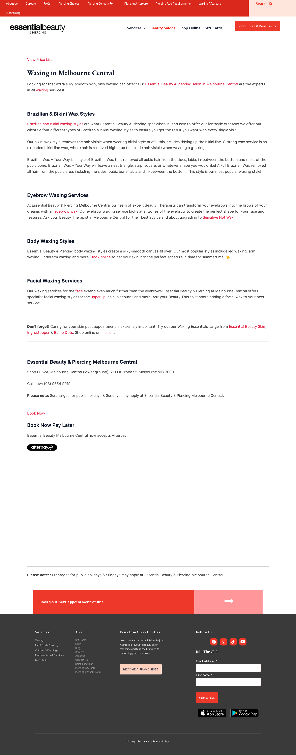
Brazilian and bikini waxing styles (55, 124)
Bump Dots (63, 332)
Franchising (13, 12)
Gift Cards (80, 640)
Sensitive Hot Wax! (219, 217)
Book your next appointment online (71, 601)
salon (109, 332)
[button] (136, 28)
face (79, 291)
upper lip (98, 297)
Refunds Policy (161, 741)
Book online (101, 257)
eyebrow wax (66, 211)
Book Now (36, 413)
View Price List (39, 59)
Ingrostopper (38, 332)
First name (204, 675)
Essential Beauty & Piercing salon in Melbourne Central (191, 84)
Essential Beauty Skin (247, 326)
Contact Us (81, 660)
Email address (206, 661)
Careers (79, 652)
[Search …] (270, 3)
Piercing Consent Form (88, 672)
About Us (80, 656)
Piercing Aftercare (85, 668)
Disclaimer (144, 741)
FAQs (78, 644)
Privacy (131, 741)
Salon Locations (84, 664)
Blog (77, 648)
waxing (42, 90)
